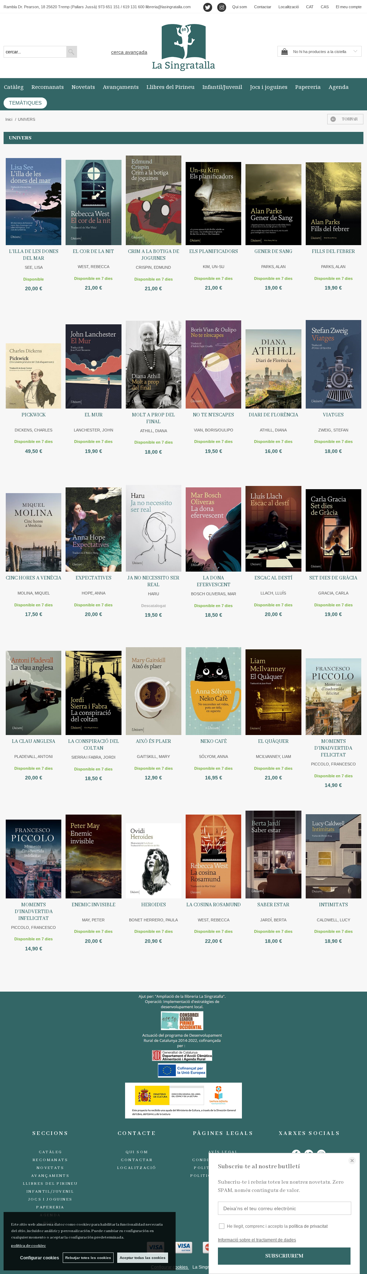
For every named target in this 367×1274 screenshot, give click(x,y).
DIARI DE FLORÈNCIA (273, 415)
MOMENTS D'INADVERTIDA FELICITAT (333, 748)
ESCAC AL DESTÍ (273, 578)
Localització (288, 7)
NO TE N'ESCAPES (213, 415)
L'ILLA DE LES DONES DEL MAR (33, 255)
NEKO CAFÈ (213, 741)
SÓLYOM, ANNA (213, 756)
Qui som (239, 7)
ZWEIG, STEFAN (333, 430)
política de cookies (28, 1245)
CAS (325, 7)
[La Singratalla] (183, 47)
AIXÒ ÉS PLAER (153, 741)
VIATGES (333, 415)
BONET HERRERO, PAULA (153, 920)
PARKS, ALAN (273, 266)
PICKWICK (34, 415)
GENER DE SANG (273, 251)
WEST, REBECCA (93, 266)
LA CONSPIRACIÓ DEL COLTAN (93, 744)
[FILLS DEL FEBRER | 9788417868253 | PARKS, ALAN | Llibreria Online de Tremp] (333, 196)
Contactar (262, 7)
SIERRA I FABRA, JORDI (93, 757)
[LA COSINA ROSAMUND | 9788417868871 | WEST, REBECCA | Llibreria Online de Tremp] (213, 850)
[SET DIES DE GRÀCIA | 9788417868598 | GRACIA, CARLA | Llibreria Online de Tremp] (333, 523)
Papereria (308, 86)
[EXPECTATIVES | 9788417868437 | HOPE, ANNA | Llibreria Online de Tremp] (93, 523)
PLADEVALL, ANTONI (33, 756)
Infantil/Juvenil (222, 86)
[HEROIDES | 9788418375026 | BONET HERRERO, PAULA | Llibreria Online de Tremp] (153, 850)
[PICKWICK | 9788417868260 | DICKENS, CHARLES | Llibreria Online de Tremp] (33, 360)
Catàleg (14, 86)
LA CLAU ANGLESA (33, 741)
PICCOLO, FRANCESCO (333, 764)
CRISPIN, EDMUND (153, 267)
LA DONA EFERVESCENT (213, 581)
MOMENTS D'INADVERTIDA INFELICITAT (34, 912)
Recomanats (48, 86)
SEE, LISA (34, 267)
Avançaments (121, 86)
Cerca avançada (129, 52)
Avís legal (223, 1152)
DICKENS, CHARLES (33, 430)
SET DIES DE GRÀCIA (333, 578)
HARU (153, 594)
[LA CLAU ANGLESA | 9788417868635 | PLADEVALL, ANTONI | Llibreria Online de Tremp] (33, 686)
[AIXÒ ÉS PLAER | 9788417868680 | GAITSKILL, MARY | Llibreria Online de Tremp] (153, 686)
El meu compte (349, 7)
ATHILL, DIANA (153, 431)
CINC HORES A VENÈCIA (33, 578)
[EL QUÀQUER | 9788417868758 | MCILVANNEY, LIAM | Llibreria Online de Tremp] (273, 686)
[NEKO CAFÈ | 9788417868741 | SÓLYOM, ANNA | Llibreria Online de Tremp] (213, 686)
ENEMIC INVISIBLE (93, 905)
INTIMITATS (333, 905)
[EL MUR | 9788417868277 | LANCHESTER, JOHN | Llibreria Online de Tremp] (93, 360)
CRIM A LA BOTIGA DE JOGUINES (153, 255)
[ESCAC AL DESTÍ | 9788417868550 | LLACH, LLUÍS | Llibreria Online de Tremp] (273, 523)
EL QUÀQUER (273, 741)
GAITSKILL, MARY (153, 756)
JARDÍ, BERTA (273, 920)
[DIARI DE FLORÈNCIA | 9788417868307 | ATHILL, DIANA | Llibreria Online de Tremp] (273, 360)
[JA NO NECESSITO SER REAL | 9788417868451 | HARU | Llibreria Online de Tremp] (153, 523)
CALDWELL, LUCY (333, 920)
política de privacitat (308, 1226)
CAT (310, 7)
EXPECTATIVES (93, 578)
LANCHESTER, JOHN (93, 430)
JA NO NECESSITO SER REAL (153, 581)
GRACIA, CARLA (333, 593)
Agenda (339, 86)
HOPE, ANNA (93, 593)
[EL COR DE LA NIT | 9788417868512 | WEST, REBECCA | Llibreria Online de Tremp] (93, 196)
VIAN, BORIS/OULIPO (213, 430)
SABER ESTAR (273, 905)
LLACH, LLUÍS (273, 593)
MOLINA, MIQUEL (34, 593)
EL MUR (94, 415)
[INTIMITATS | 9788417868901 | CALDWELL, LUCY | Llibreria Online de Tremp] (333, 850)
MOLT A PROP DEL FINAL (153, 418)
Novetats (83, 86)
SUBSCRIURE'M (284, 1256)
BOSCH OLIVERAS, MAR (213, 594)
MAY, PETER (93, 920)
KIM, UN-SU (213, 266)
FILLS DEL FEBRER (333, 251)
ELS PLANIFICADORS (213, 251)
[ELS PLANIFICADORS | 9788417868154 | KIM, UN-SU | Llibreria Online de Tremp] (213, 196)
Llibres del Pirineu (171, 86)
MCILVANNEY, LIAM (273, 756)
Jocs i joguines (268, 86)
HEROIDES (153, 905)
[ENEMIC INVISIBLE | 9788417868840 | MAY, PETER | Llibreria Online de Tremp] (93, 850)
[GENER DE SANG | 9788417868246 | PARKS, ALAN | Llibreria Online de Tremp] (273, 196)
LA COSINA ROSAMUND (213, 905)
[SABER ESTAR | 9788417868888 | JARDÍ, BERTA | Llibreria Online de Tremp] (273, 850)
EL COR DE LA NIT (93, 251)
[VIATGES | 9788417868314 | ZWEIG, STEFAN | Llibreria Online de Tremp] (333, 360)
